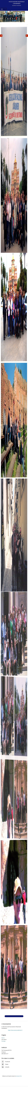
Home (3, 1037)
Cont (3, 1041)
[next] (27, 35)
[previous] (1, 35)
